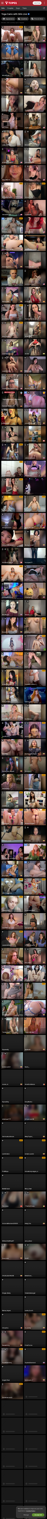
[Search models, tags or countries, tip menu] (44, 8)
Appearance (10, 19)
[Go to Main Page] (14, 3)
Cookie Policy (30, 1511)
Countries (24, 19)
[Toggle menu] (2, 3)
